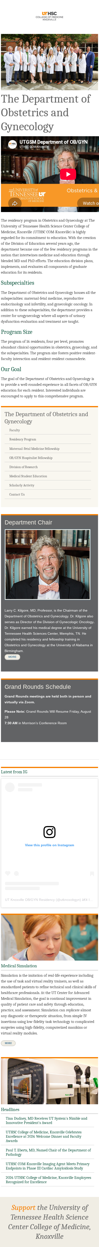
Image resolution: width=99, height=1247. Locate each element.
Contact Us (17, 494)
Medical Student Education (28, 476)
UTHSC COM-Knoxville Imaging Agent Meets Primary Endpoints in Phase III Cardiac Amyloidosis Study (48, 1166)
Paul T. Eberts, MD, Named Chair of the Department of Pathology (48, 1152)
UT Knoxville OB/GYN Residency (30, 900)
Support (24, 1207)
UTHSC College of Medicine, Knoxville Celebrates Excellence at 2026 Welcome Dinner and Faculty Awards (43, 1136)
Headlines (10, 1109)
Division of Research (23, 467)
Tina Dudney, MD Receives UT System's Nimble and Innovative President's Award (46, 1120)
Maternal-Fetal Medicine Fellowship (34, 449)
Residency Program (22, 439)
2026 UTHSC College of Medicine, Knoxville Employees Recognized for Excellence (48, 1180)
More (12, 656)
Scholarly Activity (21, 485)
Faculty (14, 430)
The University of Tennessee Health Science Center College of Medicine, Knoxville (49, 17)
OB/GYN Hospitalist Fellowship (30, 458)
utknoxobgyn (70, 900)
